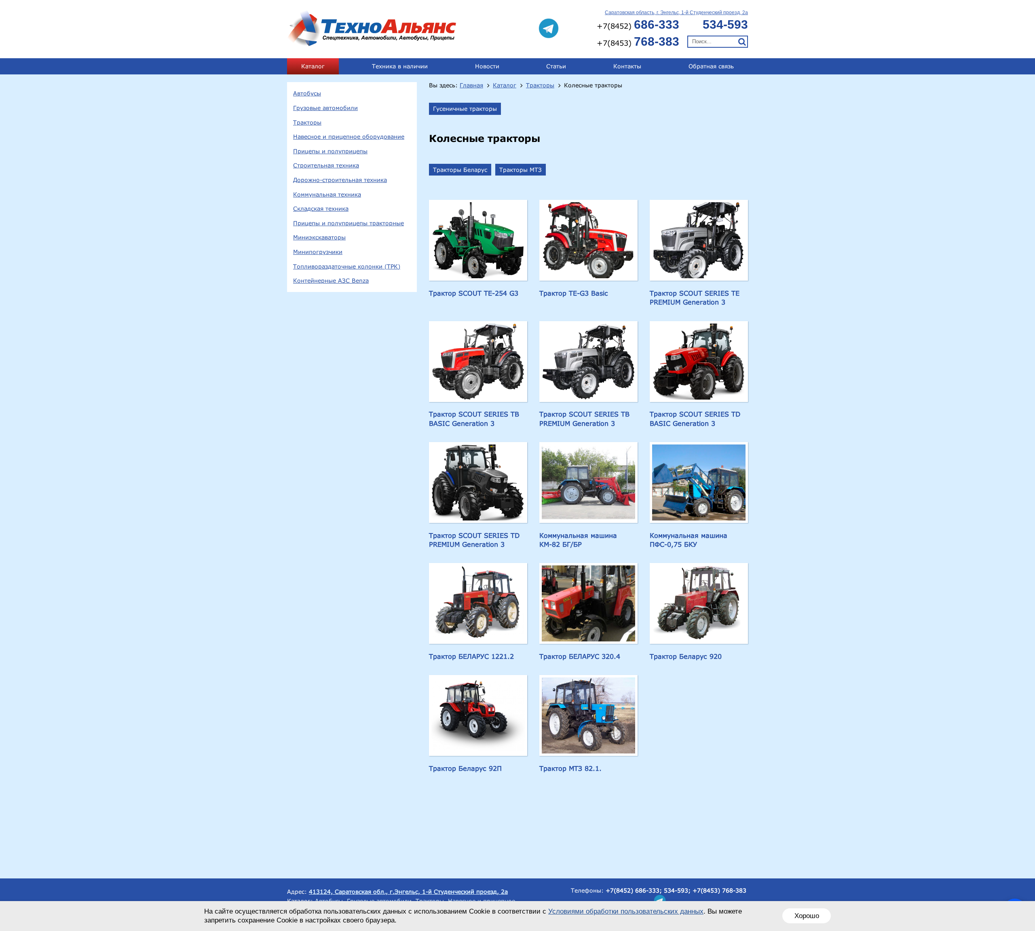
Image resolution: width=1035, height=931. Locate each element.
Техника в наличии (400, 66)
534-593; (677, 890)
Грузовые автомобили (325, 107)
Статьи (556, 66)
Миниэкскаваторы (319, 237)
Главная (471, 85)
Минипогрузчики (317, 251)
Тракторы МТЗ (520, 169)
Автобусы (307, 93)
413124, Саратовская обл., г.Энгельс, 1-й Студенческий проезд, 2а (408, 891)
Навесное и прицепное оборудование (348, 136)
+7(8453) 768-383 (719, 890)
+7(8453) (638, 41)
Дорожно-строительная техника (340, 179)
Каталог (313, 66)
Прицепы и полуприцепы (330, 151)
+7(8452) (638, 24)
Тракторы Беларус (460, 169)
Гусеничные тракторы (465, 108)
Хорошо (806, 916)
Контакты (627, 66)
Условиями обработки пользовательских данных (625, 911)
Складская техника (321, 208)
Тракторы (307, 122)
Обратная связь (711, 66)
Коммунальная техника (327, 194)
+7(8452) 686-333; (634, 890)
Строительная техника (326, 165)
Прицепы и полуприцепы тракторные (348, 223)
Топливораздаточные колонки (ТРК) (346, 266)
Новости (487, 66)
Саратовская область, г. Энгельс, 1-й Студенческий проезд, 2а (676, 12)
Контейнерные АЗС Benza (331, 280)
